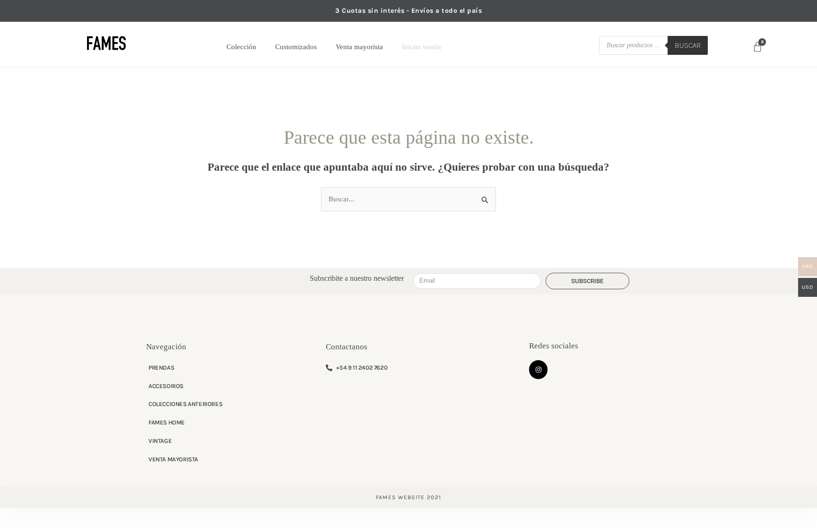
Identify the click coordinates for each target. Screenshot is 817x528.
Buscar (688, 45)
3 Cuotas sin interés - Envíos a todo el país (408, 11)
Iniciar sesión (421, 47)
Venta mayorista (359, 47)
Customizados (296, 47)
